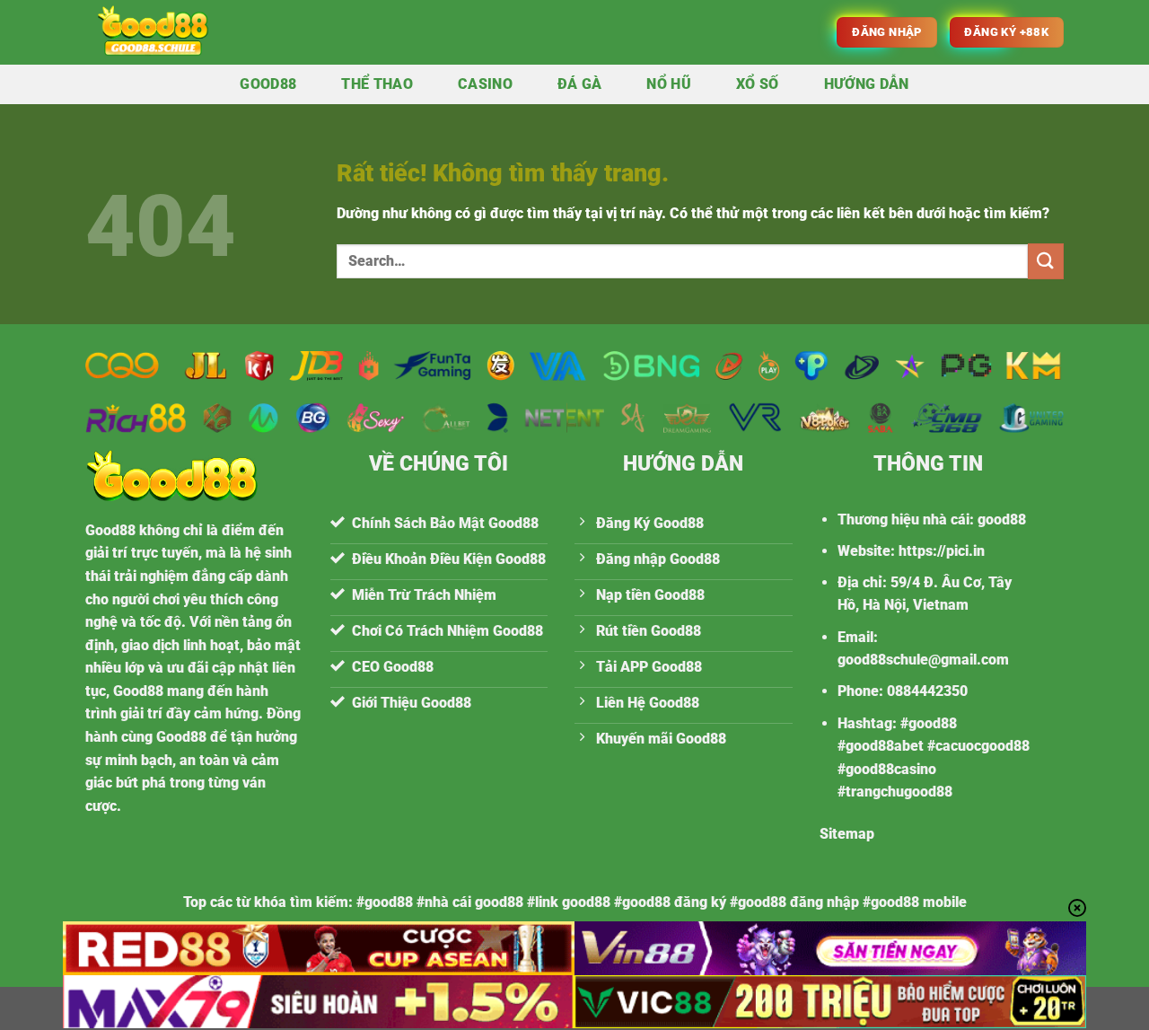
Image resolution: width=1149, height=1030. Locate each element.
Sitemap (847, 833)
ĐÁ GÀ (579, 83)
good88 (1002, 519)
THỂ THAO (377, 83)
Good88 (268, 83)
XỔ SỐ (757, 83)
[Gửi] (1046, 260)
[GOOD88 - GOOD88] (195, 32)
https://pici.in (942, 550)
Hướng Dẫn (866, 83)
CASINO (485, 83)
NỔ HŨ (668, 83)
